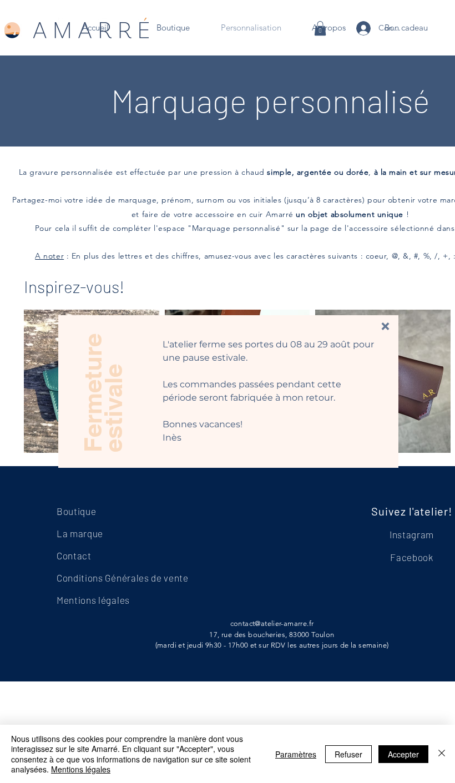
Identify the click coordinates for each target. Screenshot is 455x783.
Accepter (403, 754)
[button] (385, 326)
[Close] (441, 754)
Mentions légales (80, 769)
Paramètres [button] (295, 754)
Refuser (348, 754)
